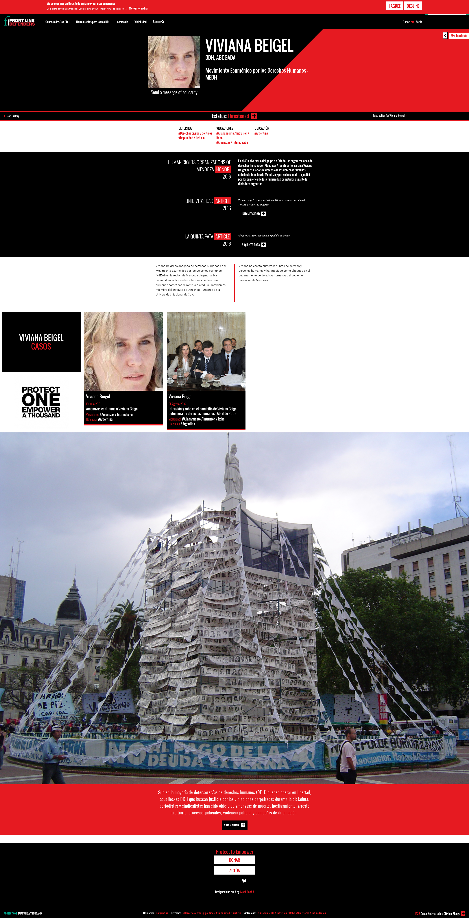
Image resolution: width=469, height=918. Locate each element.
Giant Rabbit (247, 892)
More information (138, 8)
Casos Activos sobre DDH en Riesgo (437, 913)
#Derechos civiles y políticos (195, 133)
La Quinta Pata (250, 244)
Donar (406, 22)
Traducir (461, 35)
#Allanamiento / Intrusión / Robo (276, 913)
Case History (12, 116)
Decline (413, 6)
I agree (394, 6)
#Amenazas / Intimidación (232, 142)
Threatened (238, 116)
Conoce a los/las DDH (57, 22)
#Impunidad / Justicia (191, 137)
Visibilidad (140, 22)
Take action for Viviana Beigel (389, 115)
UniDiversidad (250, 213)
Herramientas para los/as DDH (93, 22)
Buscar (157, 21)
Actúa (419, 22)
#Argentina (261, 133)
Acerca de (122, 22)
